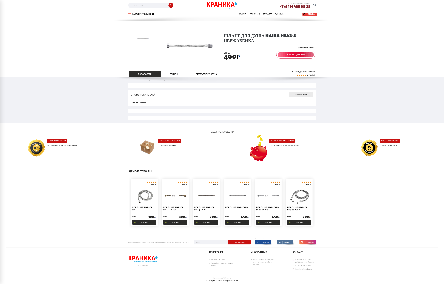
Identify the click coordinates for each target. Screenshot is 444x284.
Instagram (310, 242)
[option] (143, 39)
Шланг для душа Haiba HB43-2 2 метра (297, 208)
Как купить (255, 14)
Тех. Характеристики (206, 74)
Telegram (265, 242)
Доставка (267, 14)
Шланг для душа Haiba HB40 (142, 208)
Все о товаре (144, 74)
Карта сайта (143, 265)
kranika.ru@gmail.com (303, 269)
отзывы (174, 74)
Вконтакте (287, 242)
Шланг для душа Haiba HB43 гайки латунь (268, 208)
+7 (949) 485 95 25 (295, 6)
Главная (243, 14)
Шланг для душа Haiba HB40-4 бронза (173, 208)
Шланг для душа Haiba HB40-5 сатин (204, 208)
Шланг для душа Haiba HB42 (237, 207)
